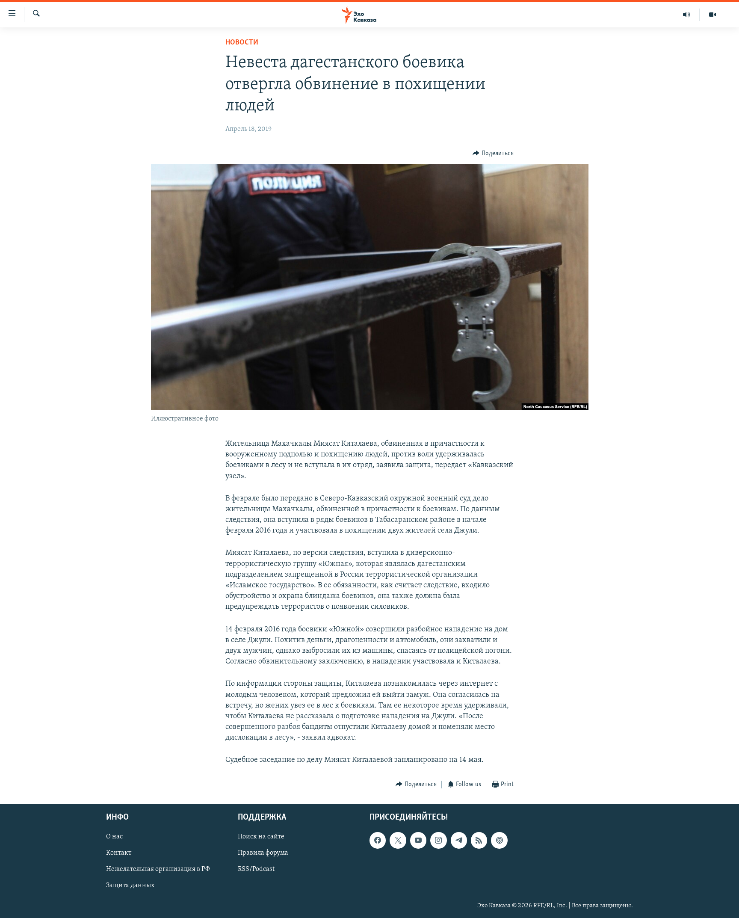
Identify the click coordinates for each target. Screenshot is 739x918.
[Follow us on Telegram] (459, 840)
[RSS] (479, 840)
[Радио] (687, 15)
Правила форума (263, 853)
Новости (241, 43)
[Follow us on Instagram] (438, 840)
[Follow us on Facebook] (378, 840)
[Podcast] (499, 840)
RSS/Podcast (256, 869)
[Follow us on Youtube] (418, 840)
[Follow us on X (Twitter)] (398, 840)
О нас (114, 837)
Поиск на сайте (261, 837)
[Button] (493, 153)
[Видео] (712, 15)
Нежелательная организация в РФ (158, 869)
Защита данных (130, 885)
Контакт (118, 853)
